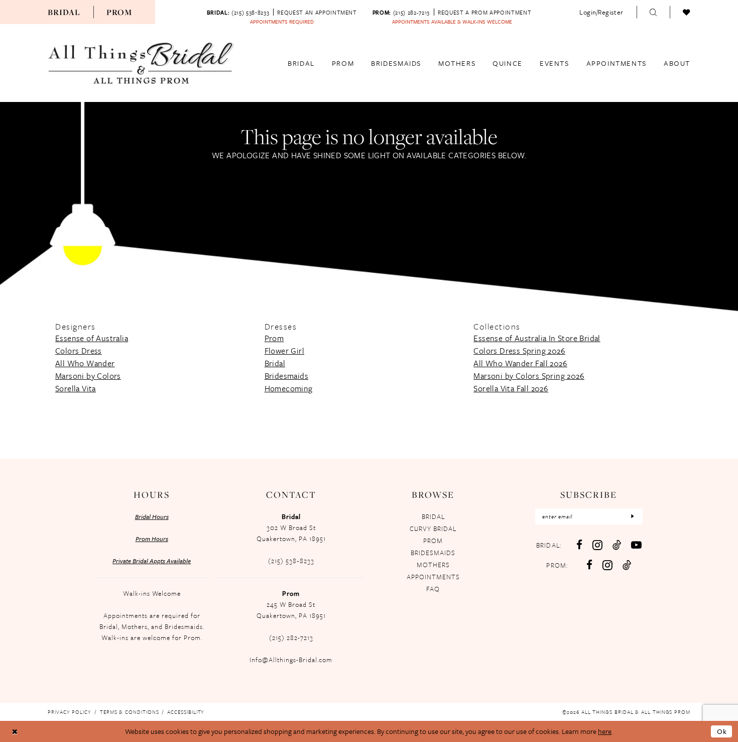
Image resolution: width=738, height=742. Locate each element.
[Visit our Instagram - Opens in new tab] (597, 545)
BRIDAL (433, 516)
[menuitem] (64, 12)
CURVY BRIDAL (433, 528)
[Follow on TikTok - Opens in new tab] (627, 565)
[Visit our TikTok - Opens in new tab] (616, 545)
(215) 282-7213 (291, 637)
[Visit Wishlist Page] (686, 12)
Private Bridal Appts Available (151, 560)
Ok (722, 731)
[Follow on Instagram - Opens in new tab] (607, 565)
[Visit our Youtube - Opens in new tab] (636, 545)
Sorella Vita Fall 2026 (510, 388)
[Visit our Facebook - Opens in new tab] (579, 545)
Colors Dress (78, 351)
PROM (433, 541)
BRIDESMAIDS (433, 553)
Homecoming (289, 388)
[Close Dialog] (15, 731)
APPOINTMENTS (433, 577)
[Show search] (653, 12)
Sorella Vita (75, 388)
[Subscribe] (633, 516)
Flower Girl (284, 351)
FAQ (433, 589)
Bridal (64, 12)
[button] (601, 12)
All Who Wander (85, 363)
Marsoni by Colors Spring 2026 (528, 376)
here (604, 731)
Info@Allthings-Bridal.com (291, 660)
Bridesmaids (286, 376)
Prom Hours (152, 538)
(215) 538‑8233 (291, 561)
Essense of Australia (91, 338)
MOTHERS (433, 565)
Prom (119, 12)
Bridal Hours (152, 516)
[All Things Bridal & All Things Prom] (141, 63)
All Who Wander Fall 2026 (520, 363)
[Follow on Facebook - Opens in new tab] (589, 565)
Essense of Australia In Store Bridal (536, 338)
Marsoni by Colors (88, 376)
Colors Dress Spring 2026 (519, 351)
